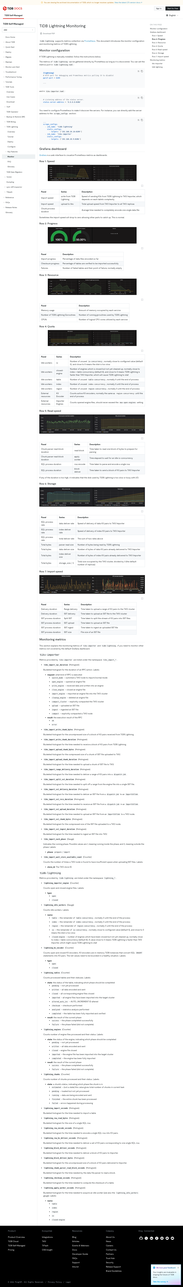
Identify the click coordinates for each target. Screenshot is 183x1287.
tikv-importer (157, 63)
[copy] (142, 71)
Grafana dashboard (158, 32)
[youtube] (172, 1238)
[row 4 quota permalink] (56, 326)
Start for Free (172, 8)
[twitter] (146, 1238)
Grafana (43, 155)
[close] (178, 1267)
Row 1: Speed (157, 36)
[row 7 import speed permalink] (64, 571)
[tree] (18, 125)
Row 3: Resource (159, 43)
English (172, 15)
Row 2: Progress (158, 39)
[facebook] (156, 1238)
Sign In (158, 8)
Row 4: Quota (157, 46)
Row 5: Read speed (159, 50)
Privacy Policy (55, 1282)
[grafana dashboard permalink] (68, 148)
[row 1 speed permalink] (56, 161)
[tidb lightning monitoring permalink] (87, 26)
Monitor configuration (158, 29)
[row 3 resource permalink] (62, 411)
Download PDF (49, 33)
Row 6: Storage (158, 53)
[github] (141, 1238)
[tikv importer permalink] (61, 655)
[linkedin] (151, 1238)
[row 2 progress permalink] (59, 223)
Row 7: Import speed (160, 57)
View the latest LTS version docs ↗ (128, 2)
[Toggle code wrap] (138, 71)
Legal (68, 1282)
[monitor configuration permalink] (71, 50)
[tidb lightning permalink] (63, 873)
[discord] (167, 1238)
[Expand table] (142, 185)
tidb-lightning (157, 67)
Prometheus (89, 41)
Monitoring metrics (157, 60)
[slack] (162, 1238)
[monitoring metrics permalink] (67, 639)
